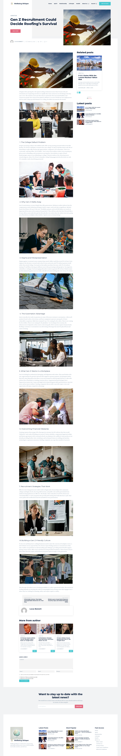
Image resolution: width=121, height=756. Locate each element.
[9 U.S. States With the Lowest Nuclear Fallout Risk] (89, 63)
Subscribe (79, 706)
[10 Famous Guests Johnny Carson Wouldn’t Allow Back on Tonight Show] (28, 629)
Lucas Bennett (18, 41)
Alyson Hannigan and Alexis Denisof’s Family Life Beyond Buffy (82, 739)
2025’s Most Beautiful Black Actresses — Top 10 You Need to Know (83, 732)
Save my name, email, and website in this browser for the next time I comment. (35, 674)
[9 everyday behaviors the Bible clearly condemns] (80, 115)
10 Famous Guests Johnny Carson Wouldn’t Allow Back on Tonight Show (27, 639)
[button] (94, 3)
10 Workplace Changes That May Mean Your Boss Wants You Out (46, 639)
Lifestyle (14, 15)
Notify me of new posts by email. (26, 678)
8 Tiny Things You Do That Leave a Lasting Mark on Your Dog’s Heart (83, 745)
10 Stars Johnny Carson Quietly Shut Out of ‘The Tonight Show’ (64, 639)
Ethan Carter (78, 735)
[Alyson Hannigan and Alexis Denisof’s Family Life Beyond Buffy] (70, 739)
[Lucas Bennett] (12, 41)
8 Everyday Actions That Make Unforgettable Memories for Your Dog (34, 601)
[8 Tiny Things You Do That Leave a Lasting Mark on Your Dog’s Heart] (70, 746)
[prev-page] (77, 92)
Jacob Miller (81, 87)
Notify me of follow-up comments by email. (28, 677)
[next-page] (79, 92)
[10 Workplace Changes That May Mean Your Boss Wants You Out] (46, 629)
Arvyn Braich (88, 116)
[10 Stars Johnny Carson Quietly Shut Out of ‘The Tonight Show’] (64, 629)
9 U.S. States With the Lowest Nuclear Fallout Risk (87, 77)
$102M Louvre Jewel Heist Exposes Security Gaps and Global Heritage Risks (58, 601)
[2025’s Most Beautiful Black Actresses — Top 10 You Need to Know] (70, 733)
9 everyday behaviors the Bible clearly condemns (93, 114)
